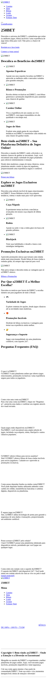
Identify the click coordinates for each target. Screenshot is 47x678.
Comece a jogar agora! (10, 51)
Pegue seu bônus (7, 177)
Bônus (8, 11)
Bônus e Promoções (9, 276)
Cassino (9, 6)
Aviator (9, 15)
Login (8, 13)
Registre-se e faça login (10, 47)
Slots (8, 8)
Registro (9, 24)
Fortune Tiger (11, 17)
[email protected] (7, 576)
